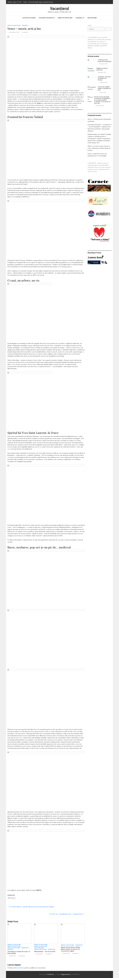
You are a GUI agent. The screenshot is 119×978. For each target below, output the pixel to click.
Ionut (89, 154)
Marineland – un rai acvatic (44, 951)
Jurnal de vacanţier (29, 18)
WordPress (50, 974)
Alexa (89, 119)
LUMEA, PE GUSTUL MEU (65, 18)
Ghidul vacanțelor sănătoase (102, 69)
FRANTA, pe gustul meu (14, 25)
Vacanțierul (59, 8)
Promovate (25, 948)
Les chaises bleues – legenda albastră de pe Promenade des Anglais (30, 907)
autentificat (20, 968)
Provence (25, 25)
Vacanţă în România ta (47, 18)
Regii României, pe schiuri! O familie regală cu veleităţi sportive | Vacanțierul (99, 136)
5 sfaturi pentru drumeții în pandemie (105, 60)
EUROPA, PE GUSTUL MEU (14, 944)
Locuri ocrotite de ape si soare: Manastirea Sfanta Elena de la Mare (99, 148)
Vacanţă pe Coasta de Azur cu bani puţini (18, 952)
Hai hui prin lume (39, 948)
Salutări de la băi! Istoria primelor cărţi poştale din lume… (99, 129)
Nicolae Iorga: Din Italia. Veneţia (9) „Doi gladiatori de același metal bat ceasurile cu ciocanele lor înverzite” (102, 100)
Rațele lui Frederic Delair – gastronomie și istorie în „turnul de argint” (71, 949)
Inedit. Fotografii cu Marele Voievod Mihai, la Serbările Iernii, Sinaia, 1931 (99, 141)
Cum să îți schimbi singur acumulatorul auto (104, 88)
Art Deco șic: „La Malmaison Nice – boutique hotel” (67, 914)
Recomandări (92, 18)
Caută (89, 25)
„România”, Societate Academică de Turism (104, 78)
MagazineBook (65, 974)
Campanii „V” (80, 18)
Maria (90, 146)
